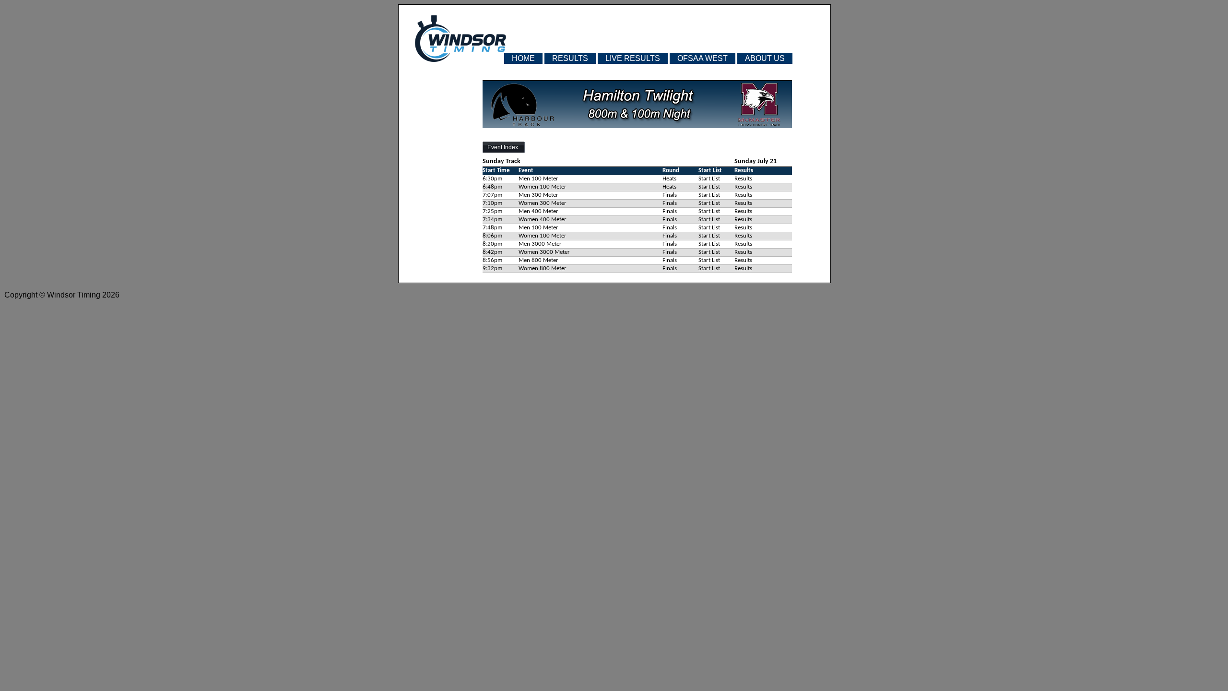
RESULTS (570, 58)
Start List (709, 179)
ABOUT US (765, 58)
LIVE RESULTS (632, 58)
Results (743, 179)
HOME (523, 58)
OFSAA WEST (702, 58)
